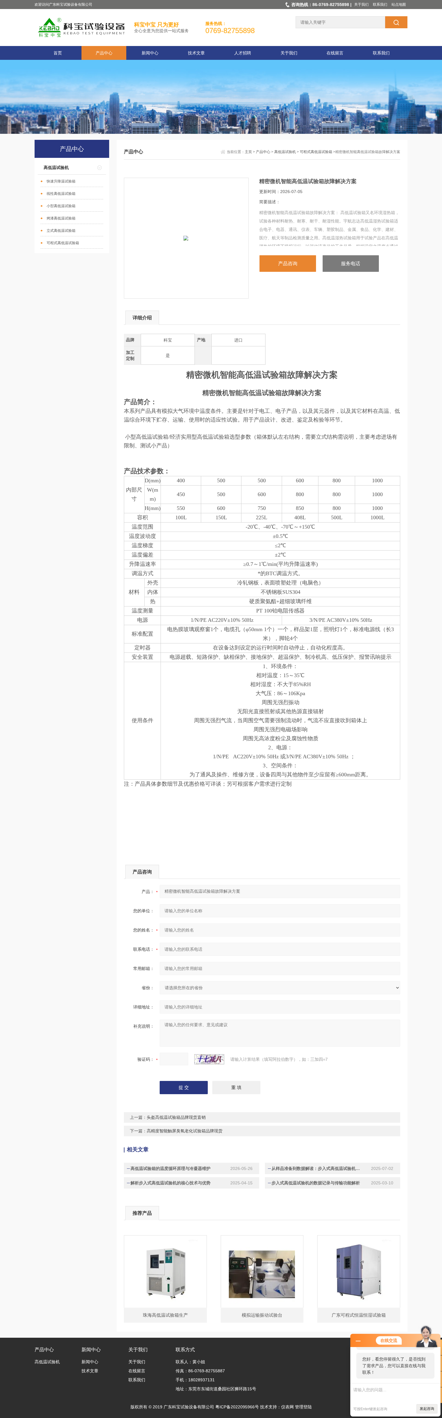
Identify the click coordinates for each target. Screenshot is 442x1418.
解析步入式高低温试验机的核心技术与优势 (170, 1182)
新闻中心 (150, 53)
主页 (248, 152)
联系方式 (185, 1349)
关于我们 (361, 4)
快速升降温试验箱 (61, 181)
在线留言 (335, 53)
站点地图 (398, 4)
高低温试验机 (56, 167)
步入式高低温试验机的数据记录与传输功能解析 (316, 1182)
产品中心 (104, 53)
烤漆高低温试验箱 (61, 218)
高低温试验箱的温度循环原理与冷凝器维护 (170, 1168)
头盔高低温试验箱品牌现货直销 (176, 1117)
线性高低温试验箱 (61, 194)
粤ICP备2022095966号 (237, 1406)
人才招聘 (242, 53)
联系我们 (380, 4)
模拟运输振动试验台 (262, 1315)
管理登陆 (303, 1406)
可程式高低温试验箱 (63, 243)
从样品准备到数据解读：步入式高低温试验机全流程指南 (318, 1168)
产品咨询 (287, 263)
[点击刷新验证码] (209, 1059)
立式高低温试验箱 (61, 231)
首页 (58, 53)
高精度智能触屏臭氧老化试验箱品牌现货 (185, 1130)
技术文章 (196, 53)
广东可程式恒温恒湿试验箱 (359, 1315)
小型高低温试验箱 (61, 206)
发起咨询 (427, 1409)
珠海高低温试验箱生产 (165, 1315)
